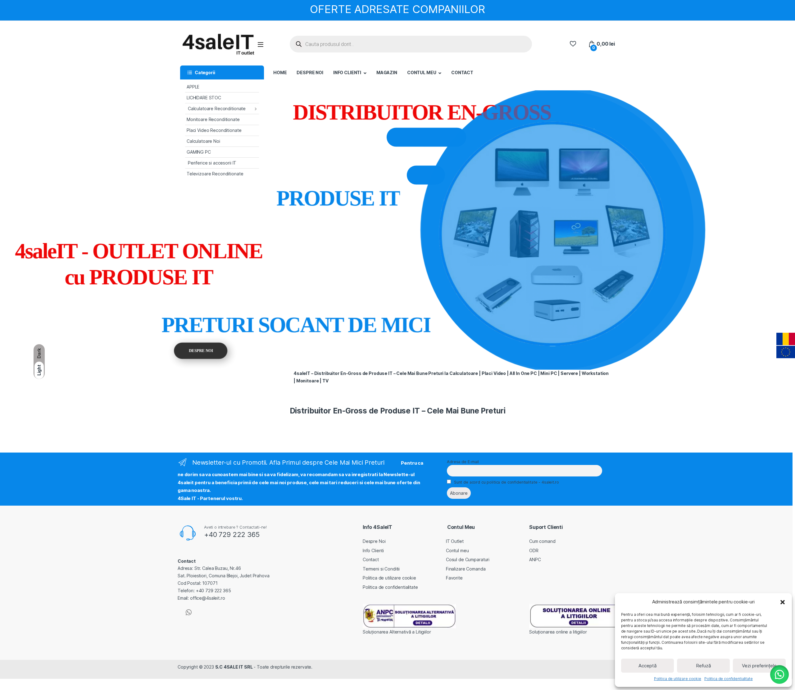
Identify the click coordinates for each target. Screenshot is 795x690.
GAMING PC (199, 152)
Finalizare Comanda (465, 568)
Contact (371, 559)
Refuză (703, 666)
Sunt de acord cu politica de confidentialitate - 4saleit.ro (506, 482)
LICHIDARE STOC (204, 97)
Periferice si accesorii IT (211, 162)
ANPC (535, 559)
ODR (533, 550)
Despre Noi (374, 541)
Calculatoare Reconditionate (216, 108)
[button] (782, 602)
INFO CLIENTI (347, 72)
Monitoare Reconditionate (213, 119)
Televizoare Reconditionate (215, 173)
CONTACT (462, 72)
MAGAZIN (386, 72)
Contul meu (457, 550)
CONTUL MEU (421, 72)
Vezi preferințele (759, 666)
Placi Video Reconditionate (214, 130)
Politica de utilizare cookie (677, 678)
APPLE (193, 86)
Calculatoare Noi (203, 141)
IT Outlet (455, 541)
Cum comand (542, 541)
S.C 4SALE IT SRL (234, 667)
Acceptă (647, 666)
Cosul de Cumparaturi (467, 559)
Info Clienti (373, 550)
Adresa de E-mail (463, 461)
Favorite (454, 577)
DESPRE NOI (310, 72)
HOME (280, 72)
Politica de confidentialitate (728, 678)
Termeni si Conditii (381, 568)
